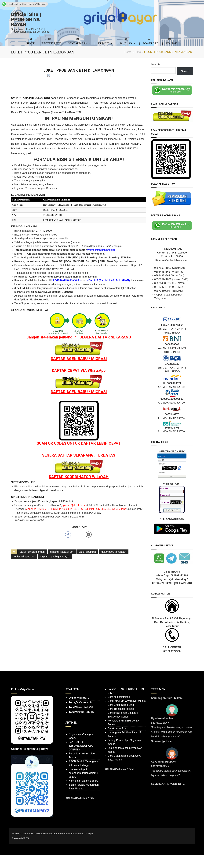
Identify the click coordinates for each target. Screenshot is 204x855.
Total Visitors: (77, 712)
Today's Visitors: (79, 702)
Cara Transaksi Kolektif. (121, 708)
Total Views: (76, 707)
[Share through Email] (89, 534)
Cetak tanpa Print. (118, 728)
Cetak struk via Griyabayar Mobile (127, 701)
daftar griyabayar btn (61, 551)
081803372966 (179, 575)
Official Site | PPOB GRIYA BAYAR (26, 19)
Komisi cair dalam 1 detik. (83, 780)
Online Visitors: (78, 697)
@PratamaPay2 (178, 579)
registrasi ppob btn (24, 556)
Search (155, 64)
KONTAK (171, 43)
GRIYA (25, 838)
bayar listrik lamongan (32, 551)
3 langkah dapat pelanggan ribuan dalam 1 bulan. (83, 773)
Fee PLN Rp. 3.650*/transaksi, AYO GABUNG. (81, 746)
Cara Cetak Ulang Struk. (121, 705)
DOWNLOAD (150, 43)
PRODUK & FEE (51, 43)
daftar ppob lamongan (113, 551)
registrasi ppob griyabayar (54, 556)
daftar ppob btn (87, 551)
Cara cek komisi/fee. (119, 697)
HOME (31, 43)
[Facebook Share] (68, 534)
